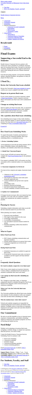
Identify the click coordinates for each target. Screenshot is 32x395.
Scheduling (7, 48)
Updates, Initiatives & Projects (16, 393)
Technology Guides (13, 386)
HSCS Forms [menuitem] (11, 30)
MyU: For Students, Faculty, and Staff (14, 9)
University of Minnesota (17, 368)
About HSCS (7, 388)
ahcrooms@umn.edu (22, 355)
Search (3, 12)
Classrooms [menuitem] (7, 20)
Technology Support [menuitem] (9, 22)
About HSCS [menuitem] (7, 33)
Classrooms (7, 376)
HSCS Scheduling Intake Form (9, 357)
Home (5, 46)
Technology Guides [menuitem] (13, 31)
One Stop (6, 7)
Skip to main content (6, 1)
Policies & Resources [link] (10, 25)
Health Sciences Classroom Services (10, 15)
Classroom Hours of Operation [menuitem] (16, 36)
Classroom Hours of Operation (16, 389)
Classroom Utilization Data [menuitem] (15, 37)
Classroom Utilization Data (15, 391)
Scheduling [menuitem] (7, 24)
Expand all (3, 126)
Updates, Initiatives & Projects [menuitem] (16, 39)
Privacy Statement (16, 371)
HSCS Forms (11, 385)
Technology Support (9, 377)
